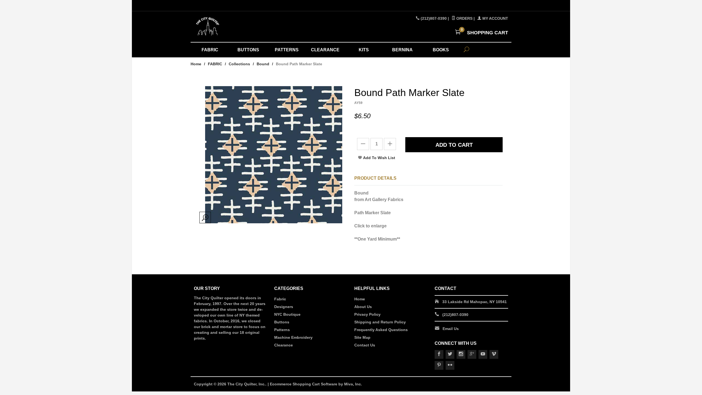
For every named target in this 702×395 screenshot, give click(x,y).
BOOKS (441, 49)
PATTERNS (287, 49)
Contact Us (364, 345)
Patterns (282, 330)
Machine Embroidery (293, 337)
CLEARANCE (325, 49)
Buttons (281, 322)
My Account (494, 18)
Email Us (451, 328)
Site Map (362, 337)
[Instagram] (461, 354)
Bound (263, 64)
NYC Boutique (287, 314)
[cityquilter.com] (244, 27)
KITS (364, 49)
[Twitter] (450, 354)
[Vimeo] (493, 354)
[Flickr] (450, 365)
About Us (363, 306)
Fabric (280, 299)
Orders (463, 18)
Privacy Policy (367, 314)
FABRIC (210, 49)
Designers (283, 306)
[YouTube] (483, 354)
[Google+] (472, 354)
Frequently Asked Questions (381, 330)
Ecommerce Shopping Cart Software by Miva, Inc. (316, 384)
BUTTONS (248, 49)
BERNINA (402, 49)
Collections (239, 64)
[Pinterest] (439, 365)
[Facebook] (439, 354)
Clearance (283, 345)
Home (196, 64)
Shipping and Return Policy (380, 322)
